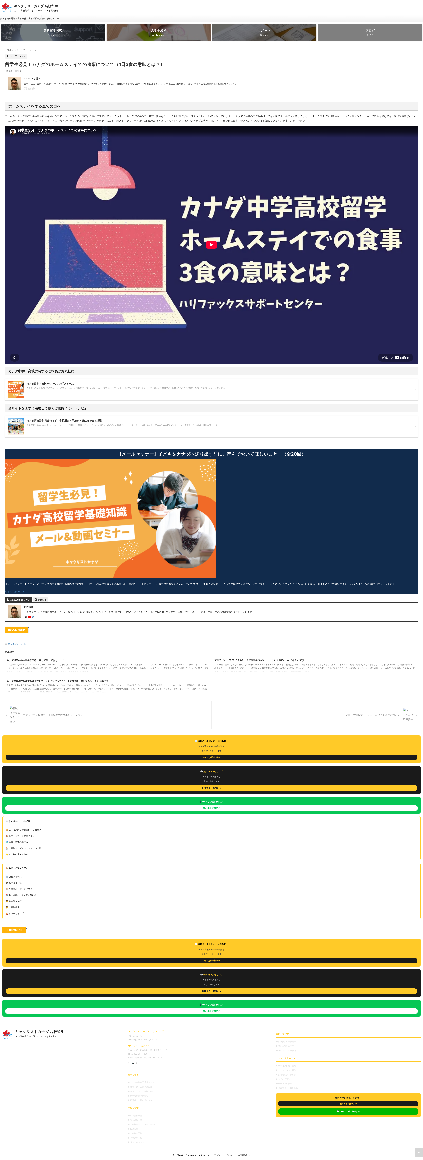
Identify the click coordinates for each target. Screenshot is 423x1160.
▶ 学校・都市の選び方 (286, 1050)
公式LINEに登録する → (211, 808)
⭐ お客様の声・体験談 (16, 854)
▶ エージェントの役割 (286, 1070)
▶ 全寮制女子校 (135, 1133)
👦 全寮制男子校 (13, 907)
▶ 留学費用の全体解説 (138, 1096)
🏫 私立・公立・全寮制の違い (20, 836)
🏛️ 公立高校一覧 (13, 876)
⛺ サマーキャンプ (14, 913)
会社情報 (46, 18)
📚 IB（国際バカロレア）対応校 (20, 895)
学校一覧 (37, 18)
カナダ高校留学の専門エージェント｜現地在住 (36, 1036)
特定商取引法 (244, 1155)
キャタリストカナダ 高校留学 (36, 6)
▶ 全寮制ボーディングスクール (142, 1124)
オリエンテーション (17, 643)
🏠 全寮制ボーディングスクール (21, 889)
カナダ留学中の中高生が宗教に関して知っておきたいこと (37, 660)
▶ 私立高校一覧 (135, 1120)
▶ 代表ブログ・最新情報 (287, 1088)
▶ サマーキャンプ (136, 1142)
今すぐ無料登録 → (211, 757)
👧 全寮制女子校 (13, 901)
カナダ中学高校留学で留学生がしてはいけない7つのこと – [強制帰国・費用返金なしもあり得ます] (58, 681)
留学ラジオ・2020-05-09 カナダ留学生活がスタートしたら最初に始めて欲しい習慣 (259, 660)
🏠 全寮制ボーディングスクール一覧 (23, 848)
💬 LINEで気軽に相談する (348, 1111)
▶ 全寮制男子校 (135, 1138)
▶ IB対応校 (133, 1129)
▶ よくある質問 (283, 1079)
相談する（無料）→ (211, 788)
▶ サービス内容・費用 (286, 1065)
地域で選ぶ (16, 18)
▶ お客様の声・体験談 (286, 1074)
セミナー (54, 18)
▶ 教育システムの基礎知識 (140, 1087)
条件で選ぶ (27, 18)
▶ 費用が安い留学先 (285, 1046)
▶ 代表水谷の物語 (284, 1083)
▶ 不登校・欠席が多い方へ (140, 1100)
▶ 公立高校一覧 (135, 1115)
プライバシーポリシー (223, 1155)
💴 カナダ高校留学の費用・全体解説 (23, 830)
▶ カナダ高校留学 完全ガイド (141, 1082)
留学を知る (5, 18)
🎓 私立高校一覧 (13, 882)
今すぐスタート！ (15, 591)
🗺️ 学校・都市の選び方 (16, 842)
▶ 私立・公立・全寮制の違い (141, 1091)
